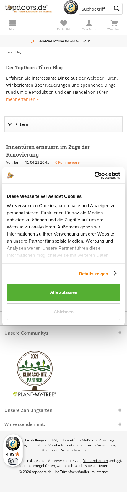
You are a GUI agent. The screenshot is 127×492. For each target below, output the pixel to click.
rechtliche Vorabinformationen (56, 445)
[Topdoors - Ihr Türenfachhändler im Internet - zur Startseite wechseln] (31, 9)
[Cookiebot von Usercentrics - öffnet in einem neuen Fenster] (94, 175)
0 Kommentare (67, 162)
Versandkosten (73, 450)
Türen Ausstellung (101, 445)
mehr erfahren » (22, 99)
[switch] (13, 461)
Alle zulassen (63, 292)
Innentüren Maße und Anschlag (88, 440)
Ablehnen (64, 311)
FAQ (55, 440)
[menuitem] (114, 25)
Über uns (49, 450)
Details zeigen (93, 273)
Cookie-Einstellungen (30, 440)
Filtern (21, 124)
